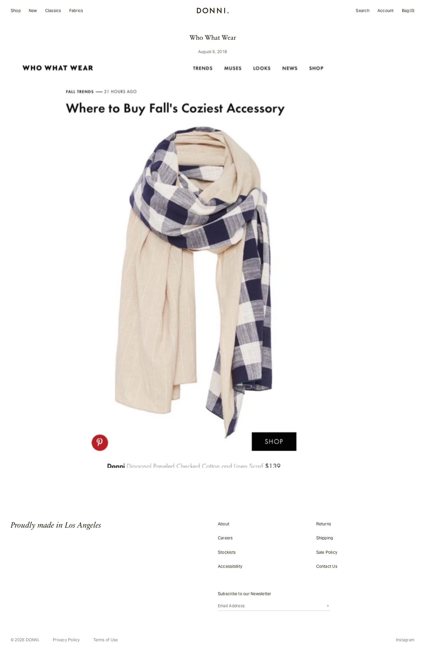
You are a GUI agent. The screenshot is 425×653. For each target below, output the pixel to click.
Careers (225, 537)
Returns (323, 523)
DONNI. (32, 639)
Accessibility (230, 566)
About (223, 523)
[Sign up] (328, 605)
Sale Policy (327, 551)
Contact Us (326, 566)
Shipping (324, 537)
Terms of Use (105, 640)
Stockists (227, 551)
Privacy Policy (66, 640)
